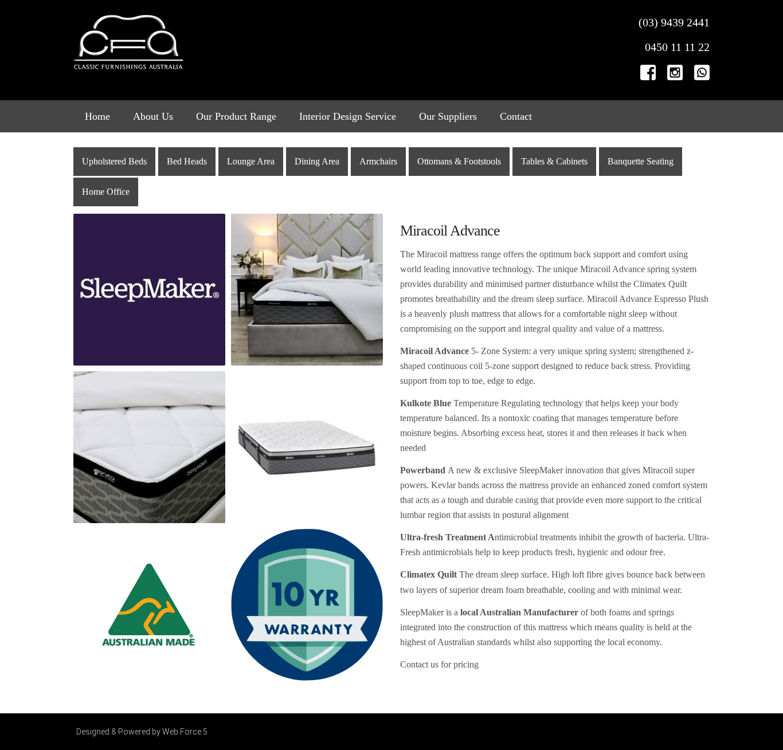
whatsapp (702, 72)
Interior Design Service (347, 116)
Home (97, 116)
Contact (516, 116)
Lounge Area (251, 161)
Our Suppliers (448, 116)
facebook (648, 72)
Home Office (106, 192)
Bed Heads (187, 161)
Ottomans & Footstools (459, 161)
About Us (153, 116)
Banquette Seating (641, 161)
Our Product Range (236, 116)
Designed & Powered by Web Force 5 (142, 731)
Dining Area (317, 161)
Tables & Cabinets (554, 161)
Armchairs (378, 161)
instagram (675, 72)
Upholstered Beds (114, 161)
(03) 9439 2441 (674, 22)
